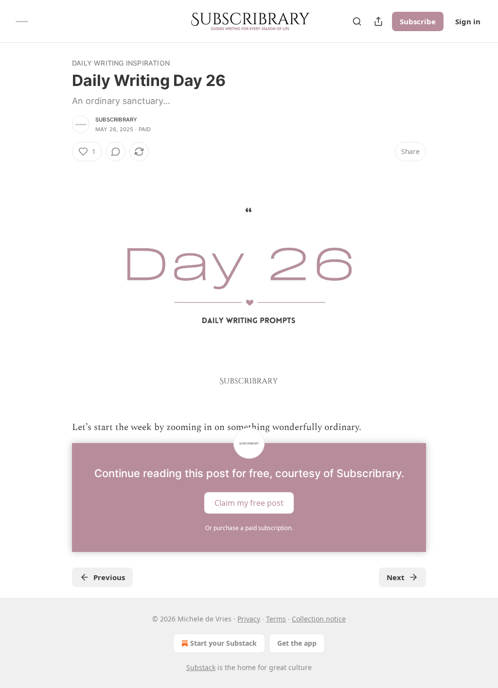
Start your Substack (223, 643)
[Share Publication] (378, 21)
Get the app (297, 643)
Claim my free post (249, 502)
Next (396, 577)
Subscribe (418, 21)
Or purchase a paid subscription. (249, 528)
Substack (200, 667)
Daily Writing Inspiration (121, 63)
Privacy (248, 618)
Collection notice (319, 618)
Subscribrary (116, 119)
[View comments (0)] (115, 151)
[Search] (357, 21)
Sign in (467, 21)
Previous (109, 577)
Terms (276, 618)
